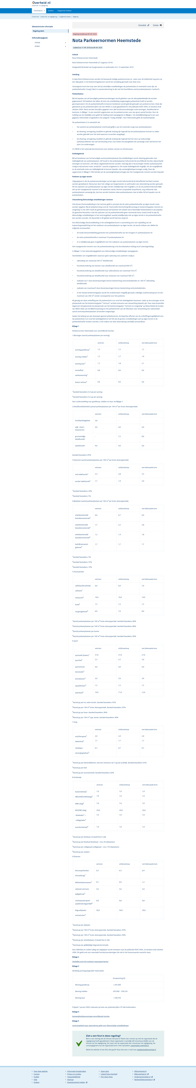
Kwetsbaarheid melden (76, 1082)
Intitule (37, 42)
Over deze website (41, 1071)
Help (35, 1079)
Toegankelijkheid (73, 1077)
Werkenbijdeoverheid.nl (143, 1079)
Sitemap (70, 1079)
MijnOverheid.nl (140, 1071)
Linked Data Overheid (109, 1074)
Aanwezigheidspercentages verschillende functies (91, 1016)
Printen (156, 25)
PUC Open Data (107, 1077)
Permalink (142, 25)
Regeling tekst (38, 31)
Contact (37, 1074)
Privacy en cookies (74, 1074)
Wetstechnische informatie (42, 26)
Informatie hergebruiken (76, 1071)
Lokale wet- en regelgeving (48, 17)
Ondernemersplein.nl (142, 1077)
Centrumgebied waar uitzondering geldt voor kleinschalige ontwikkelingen (100, 1025)
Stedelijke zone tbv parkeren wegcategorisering (90, 961)
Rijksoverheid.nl (140, 1074)
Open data (105, 1071)
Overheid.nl (38, 11)
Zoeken (51, 11)
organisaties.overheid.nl (140, 1045)
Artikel (37, 46)
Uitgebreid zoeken (65, 17)
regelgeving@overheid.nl (146, 1050)
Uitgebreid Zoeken (64, 11)
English (36, 1077)
